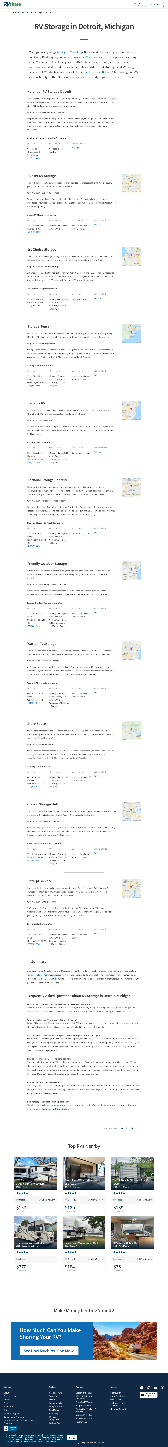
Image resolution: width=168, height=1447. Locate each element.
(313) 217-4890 (33, 158)
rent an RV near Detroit (47, 978)
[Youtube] (156, 1387)
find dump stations (108, 1105)
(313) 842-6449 (33, 860)
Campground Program (14, 1417)
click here (65, 1109)
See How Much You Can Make (49, 1350)
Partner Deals (55, 1423)
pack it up (73, 974)
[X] (162, 1387)
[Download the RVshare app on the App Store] (149, 1397)
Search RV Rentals (84, 1393)
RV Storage (27, 12)
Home (16, 12)
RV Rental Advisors (84, 1418)
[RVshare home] (12, 4)
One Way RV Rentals (85, 1402)
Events (52, 1399)
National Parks (55, 1393)
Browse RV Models (84, 1415)
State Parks (54, 1396)
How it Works (9, 1406)
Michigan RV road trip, (70, 52)
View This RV (35, 1202)
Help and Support (84, 1405)
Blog (6, 1410)
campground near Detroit (38, 974)
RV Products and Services (117, 1404)
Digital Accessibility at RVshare (93, 1442)
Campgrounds (55, 1403)
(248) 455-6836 (33, 546)
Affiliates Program (12, 1413)
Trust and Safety (11, 1396)
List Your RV (154, 4)
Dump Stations (56, 1406)
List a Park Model (118, 1396)
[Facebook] (143, 1387)
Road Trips (54, 1410)
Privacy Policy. (50, 1441)
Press (6, 1403)
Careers (7, 1399)
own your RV (80, 57)
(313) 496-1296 (33, 305)
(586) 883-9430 (33, 626)
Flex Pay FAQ (81, 1422)
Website (75, 147)
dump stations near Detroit (94, 72)
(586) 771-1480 (33, 462)
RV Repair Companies (54, 1418)
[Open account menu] (138, 4)
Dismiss (72, 1437)
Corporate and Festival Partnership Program (19, 1421)
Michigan (39, 12)
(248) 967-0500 (33, 385)
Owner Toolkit (116, 1399)
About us (7, 1393)
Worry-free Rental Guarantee (84, 1397)
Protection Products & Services (86, 1410)
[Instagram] (150, 1387)
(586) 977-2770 (33, 703)
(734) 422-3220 (33, 232)
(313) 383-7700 (33, 944)
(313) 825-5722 (33, 786)
